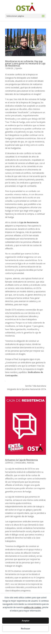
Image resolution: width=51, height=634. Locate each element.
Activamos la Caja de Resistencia (21, 459)
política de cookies (32, 607)
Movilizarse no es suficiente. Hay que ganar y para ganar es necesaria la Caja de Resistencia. (25, 63)
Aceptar (25, 620)
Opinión (18, 68)
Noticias (30, 462)
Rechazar (25, 628)
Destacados (20, 462)
